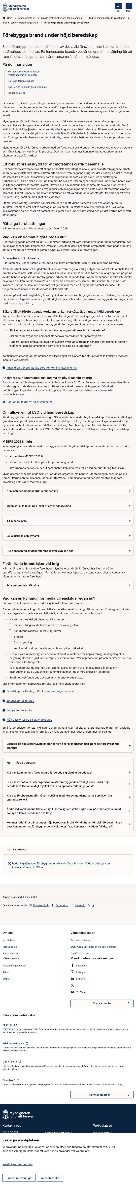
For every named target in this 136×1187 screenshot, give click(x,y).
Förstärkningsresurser (14, 965)
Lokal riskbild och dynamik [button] (23, 535)
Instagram (81, 972)
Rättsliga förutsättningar (21, 80)
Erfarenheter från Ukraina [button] (23, 585)
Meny (129, 11)
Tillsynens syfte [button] (17, 521)
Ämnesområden (27, 17)
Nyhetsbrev (8, 940)
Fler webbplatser (99, 1094)
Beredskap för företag (20, 700)
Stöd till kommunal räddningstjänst (107, 17)
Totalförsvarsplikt (79, 953)
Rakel (5, 972)
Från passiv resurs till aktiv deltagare (29, 719)
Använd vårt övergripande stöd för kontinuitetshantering (41, 367)
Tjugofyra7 (9, 1080)
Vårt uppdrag (9, 946)
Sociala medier (113, 1004)
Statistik (6, 978)
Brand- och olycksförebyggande (20, 22)
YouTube (81, 992)
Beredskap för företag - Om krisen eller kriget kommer (40, 691)
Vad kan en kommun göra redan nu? (27, 86)
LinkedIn (80, 905)
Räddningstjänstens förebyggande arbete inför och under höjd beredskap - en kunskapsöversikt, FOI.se (61, 865)
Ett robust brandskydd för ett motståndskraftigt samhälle (24, 73)
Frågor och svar (16, 92)
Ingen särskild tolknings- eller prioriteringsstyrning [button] (39, 506)
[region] (68, 1160)
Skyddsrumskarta (80, 940)
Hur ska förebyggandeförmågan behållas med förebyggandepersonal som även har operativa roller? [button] (59, 797)
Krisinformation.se (13, 1043)
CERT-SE (7, 1025)
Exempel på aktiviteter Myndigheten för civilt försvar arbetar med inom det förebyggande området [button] (63, 745)
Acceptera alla (50, 1178)
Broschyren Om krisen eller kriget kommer (93, 946)
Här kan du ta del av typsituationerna (29, 401)
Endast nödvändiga (19, 1178)
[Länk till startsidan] (15, 7)
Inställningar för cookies (17, 1164)
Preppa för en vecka (19, 710)
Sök (118, 11)
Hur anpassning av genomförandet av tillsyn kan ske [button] (40, 550)
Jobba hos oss (10, 953)
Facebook (62, 905)
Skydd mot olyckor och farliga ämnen (61, 17)
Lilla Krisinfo (10, 1061)
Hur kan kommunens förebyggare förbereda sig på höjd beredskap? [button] (50, 772)
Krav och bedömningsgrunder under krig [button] (32, 491)
